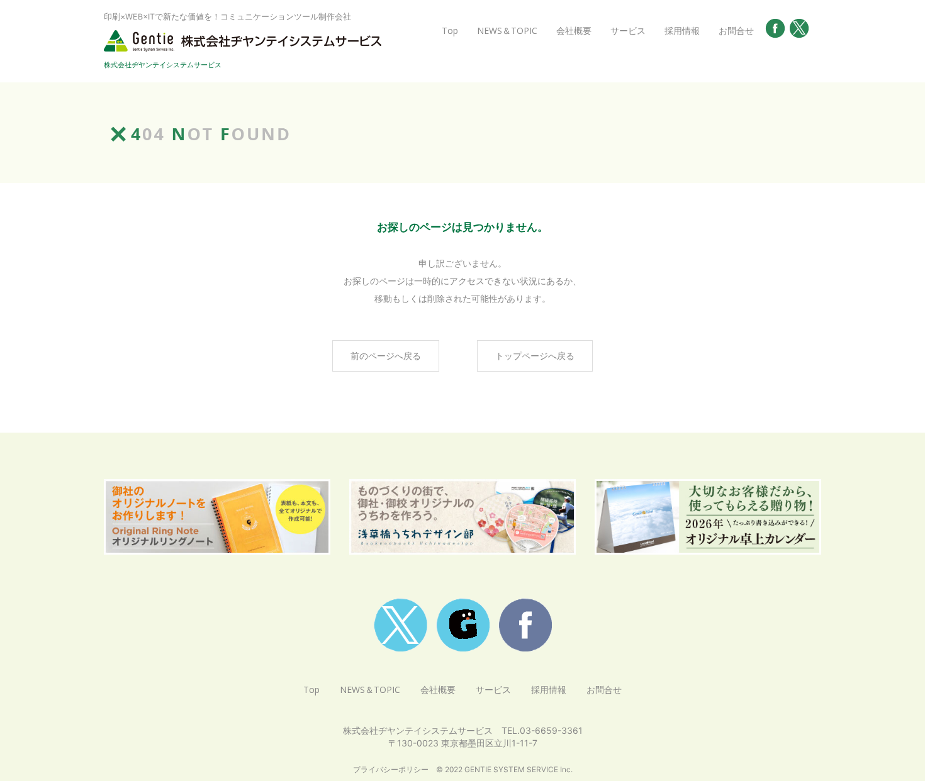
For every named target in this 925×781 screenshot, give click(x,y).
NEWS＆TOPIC (507, 30)
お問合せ (736, 30)
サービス (628, 30)
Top (450, 30)
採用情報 (682, 30)
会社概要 (573, 30)
